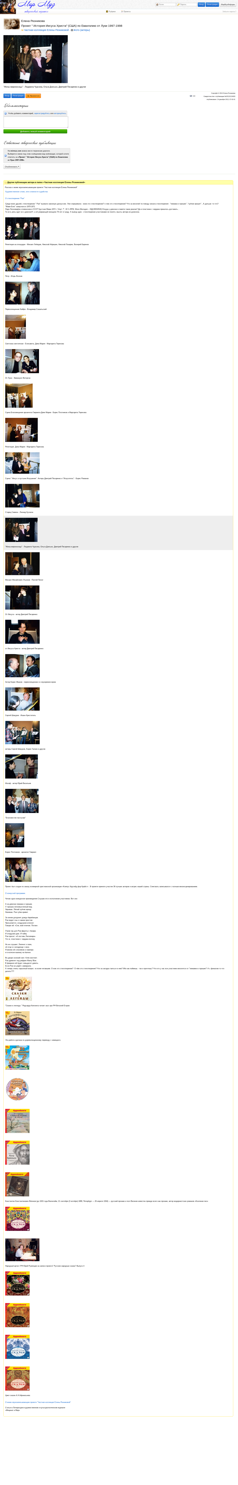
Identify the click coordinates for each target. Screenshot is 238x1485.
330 (194, 96)
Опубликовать (11, 167)
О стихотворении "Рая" (15, 198)
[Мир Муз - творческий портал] (36, 4)
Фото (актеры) (82, 30)
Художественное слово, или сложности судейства (26, 192)
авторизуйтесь (60, 113)
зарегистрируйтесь (42, 113)
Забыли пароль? (229, 11)
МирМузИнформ (228, 4)
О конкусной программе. (15, 893)
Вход (201, 4)
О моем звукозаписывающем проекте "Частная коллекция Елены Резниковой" (38, 1402)
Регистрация (212, 4)
